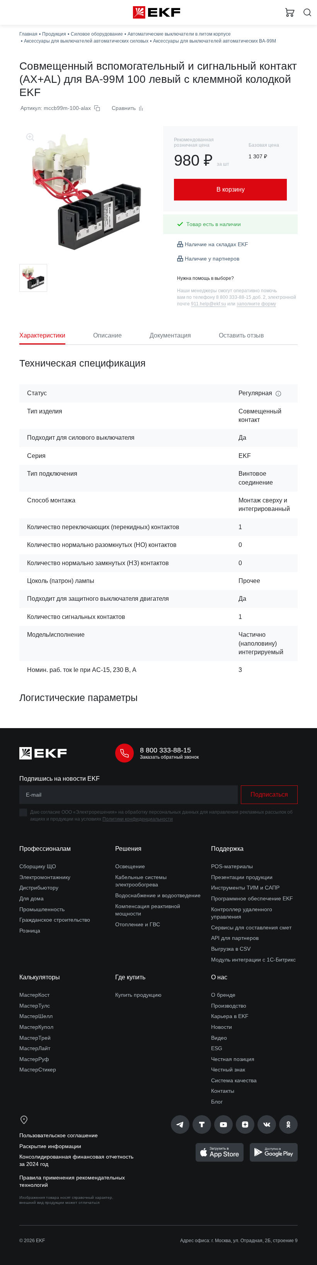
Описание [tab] (107, 335)
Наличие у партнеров (212, 258)
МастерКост (34, 995)
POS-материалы (232, 866)
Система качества (234, 1080)
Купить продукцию (138, 995)
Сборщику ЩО (37, 866)
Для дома (31, 898)
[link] (180, 1124)
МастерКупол (36, 1027)
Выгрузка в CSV (231, 949)
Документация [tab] (170, 335)
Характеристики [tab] (42, 335)
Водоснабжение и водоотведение (158, 895)
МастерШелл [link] (36, 1016)
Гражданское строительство (54, 920)
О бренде (223, 995)
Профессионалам (45, 848)
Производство (228, 1006)
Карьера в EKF (230, 1016)
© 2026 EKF (32, 1240)
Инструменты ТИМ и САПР (245, 887)
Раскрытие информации (50, 1146)
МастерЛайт (34, 1048)
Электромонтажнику (44, 877)
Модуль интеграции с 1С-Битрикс (253, 959)
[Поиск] (307, 12)
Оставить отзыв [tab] (241, 335)
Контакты (222, 1091)
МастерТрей (35, 1038)
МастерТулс (34, 1006)
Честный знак (228, 1069)
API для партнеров (235, 938)
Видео (219, 1038)
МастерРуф (34, 1059)
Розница (29, 930)
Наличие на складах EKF (216, 244)
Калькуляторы (39, 977)
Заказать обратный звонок (169, 757)
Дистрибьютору (38, 887)
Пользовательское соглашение (58, 1135)
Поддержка (227, 848)
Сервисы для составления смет (251, 927)
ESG (216, 1048)
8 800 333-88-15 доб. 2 (241, 297)
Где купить (130, 977)
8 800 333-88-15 (165, 750)
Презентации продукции (242, 877)
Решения (128, 848)
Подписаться (269, 794)
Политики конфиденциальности (137, 819)
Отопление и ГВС (137, 924)
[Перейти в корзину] (290, 12)
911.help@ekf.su (208, 304)
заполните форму (256, 304)
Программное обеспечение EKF (252, 898)
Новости (221, 1027)
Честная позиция (232, 1059)
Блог (217, 1102)
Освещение (130, 866)
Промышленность (42, 909)
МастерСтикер (37, 1069)
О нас (219, 977)
